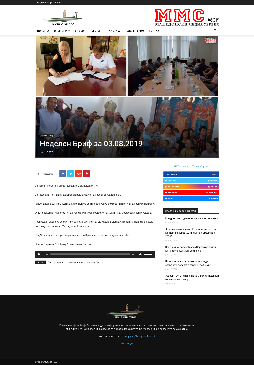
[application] (95, 254)
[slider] (148, 254)
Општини (60, 30)
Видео (79, 30)
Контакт (155, 30)
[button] (215, 31)
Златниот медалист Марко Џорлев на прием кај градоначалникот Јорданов (190, 249)
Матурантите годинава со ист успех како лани (191, 218)
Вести (96, 30)
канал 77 (61, 262)
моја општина (76, 262)
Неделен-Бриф (47, 136)
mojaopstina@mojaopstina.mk (138, 336)
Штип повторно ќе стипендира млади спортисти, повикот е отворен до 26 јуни (188, 263)
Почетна (43, 30)
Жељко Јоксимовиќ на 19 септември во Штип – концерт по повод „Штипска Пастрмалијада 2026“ (192, 233)
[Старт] (39, 254)
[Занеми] (141, 254)
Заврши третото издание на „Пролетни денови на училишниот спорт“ (192, 277)
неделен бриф (94, 262)
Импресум (127, 343)
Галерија (113, 30)
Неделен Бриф (134, 30)
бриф (50, 262)
